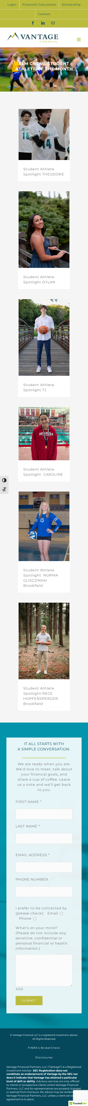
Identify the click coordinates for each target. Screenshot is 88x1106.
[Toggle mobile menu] (79, 39)
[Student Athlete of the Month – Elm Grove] (44, 69)
